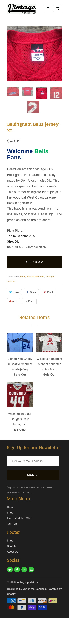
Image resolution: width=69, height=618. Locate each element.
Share (33, 292)
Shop (10, 512)
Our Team (13, 523)
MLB (22, 276)
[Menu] (48, 8)
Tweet (16, 292)
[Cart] (57, 8)
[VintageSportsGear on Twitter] (10, 569)
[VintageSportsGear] (21, 11)
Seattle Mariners (35, 276)
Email (31, 301)
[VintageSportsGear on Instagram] (24, 569)
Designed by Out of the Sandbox (26, 589)
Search (11, 546)
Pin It (50, 292)
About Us (12, 551)
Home (10, 507)
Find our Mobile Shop (19, 518)
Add (15, 301)
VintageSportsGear (27, 582)
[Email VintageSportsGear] (31, 569)
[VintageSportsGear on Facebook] (17, 569)
